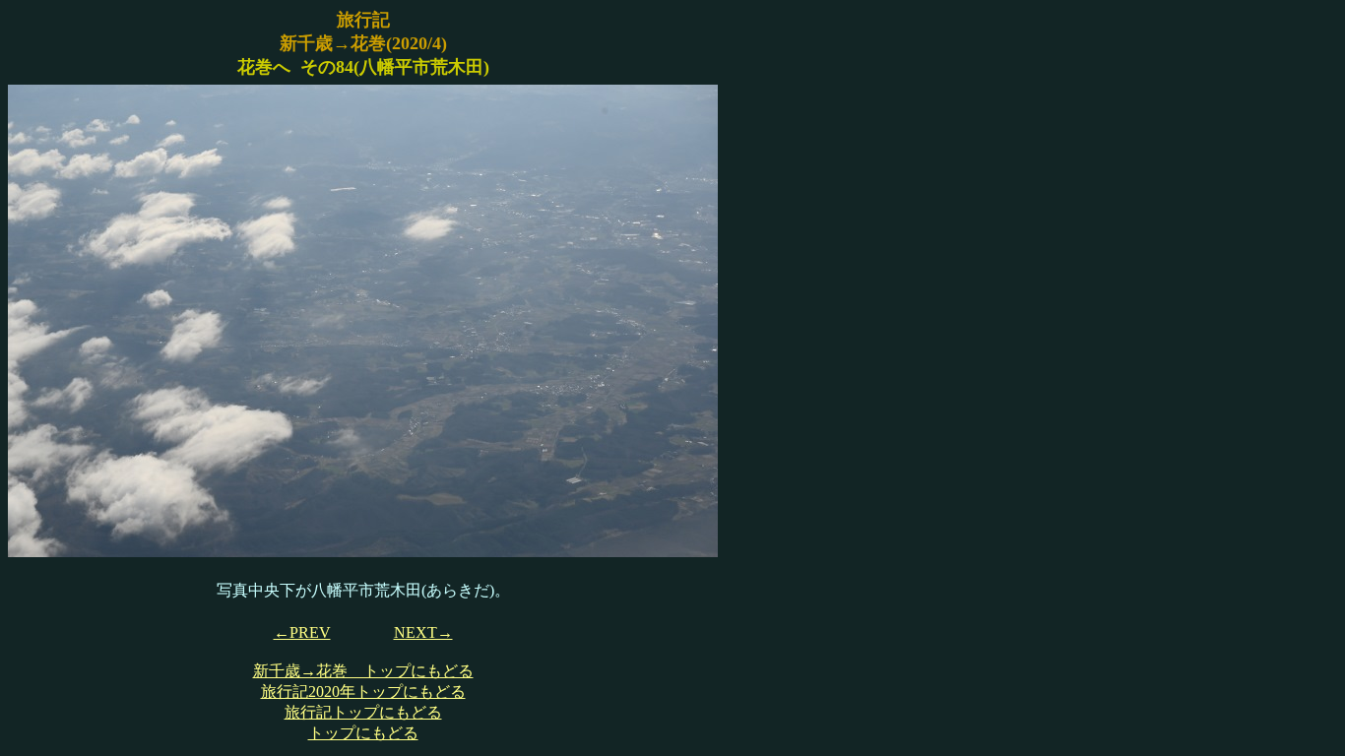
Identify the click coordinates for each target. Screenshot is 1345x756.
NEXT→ (423, 632)
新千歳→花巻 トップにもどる (363, 670)
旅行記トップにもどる (363, 712)
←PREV (302, 632)
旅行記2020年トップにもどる (363, 691)
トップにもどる (363, 732)
